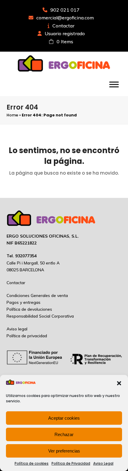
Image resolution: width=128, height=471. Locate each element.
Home (12, 115)
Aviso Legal (103, 463)
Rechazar (64, 434)
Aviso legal (17, 329)
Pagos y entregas (23, 302)
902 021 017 (64, 10)
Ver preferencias (64, 450)
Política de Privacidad (70, 463)
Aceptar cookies (64, 418)
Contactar (63, 26)
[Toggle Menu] (114, 84)
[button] (119, 383)
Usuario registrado (65, 33)
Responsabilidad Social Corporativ (39, 316)
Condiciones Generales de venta (37, 295)
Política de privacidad (27, 335)
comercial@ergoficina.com (65, 18)
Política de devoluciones (29, 309)
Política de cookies (32, 463)
